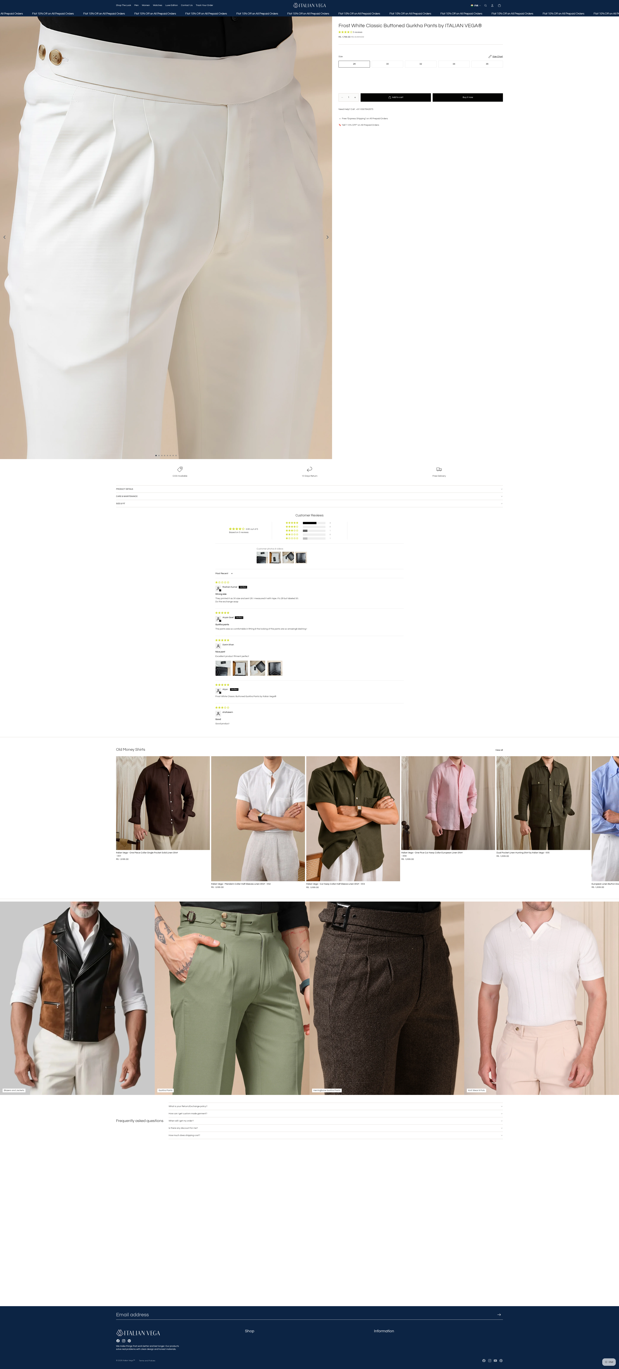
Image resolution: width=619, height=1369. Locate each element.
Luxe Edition (251, 1331)
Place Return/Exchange (386, 1336)
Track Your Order (253, 1340)
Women (249, 1322)
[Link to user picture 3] (257, 668)
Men (247, 1318)
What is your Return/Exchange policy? (188, 1106)
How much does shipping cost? (184, 1135)
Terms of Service (382, 1331)
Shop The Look (252, 1314)
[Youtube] (495, 1361)
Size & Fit (120, 503)
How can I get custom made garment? (188, 1113)
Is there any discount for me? (183, 1128)
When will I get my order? (181, 1121)
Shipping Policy (381, 1318)
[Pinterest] (129, 1317)
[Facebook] (118, 1317)
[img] (222, 582)
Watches (249, 1327)
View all (499, 750)
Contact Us (251, 1336)
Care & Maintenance (127, 496)
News (377, 1345)
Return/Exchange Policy (386, 1322)
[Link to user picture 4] (275, 668)
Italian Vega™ (129, 1360)
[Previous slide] (3, 237)
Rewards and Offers (384, 1349)
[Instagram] (124, 1317)
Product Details (124, 489)
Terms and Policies (147, 1361)
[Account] (492, 5)
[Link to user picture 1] (223, 668)
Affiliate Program (382, 1340)
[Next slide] (328, 237)
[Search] (485, 5)
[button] (346, 32)
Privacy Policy (381, 1327)
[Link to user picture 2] (240, 668)
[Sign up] (499, 1290)
